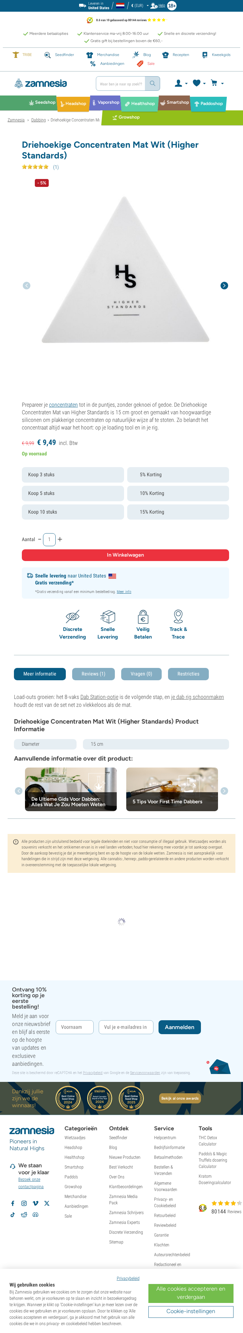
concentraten (63, 404)
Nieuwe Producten (124, 1157)
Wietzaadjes (75, 1137)
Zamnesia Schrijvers (126, 1212)
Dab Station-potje (99, 697)
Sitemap (116, 1241)
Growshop (73, 1186)
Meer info (124, 591)
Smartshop (74, 1166)
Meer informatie (39, 674)
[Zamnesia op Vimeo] (35, 1203)
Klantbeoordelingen (126, 1186)
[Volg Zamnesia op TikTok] (12, 1215)
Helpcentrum (165, 1137)
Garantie (161, 1234)
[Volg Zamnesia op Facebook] (12, 1203)
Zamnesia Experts (124, 1222)
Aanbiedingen (76, 1206)
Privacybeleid (93, 1073)
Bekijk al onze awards (180, 1098)
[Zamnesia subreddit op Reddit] (24, 1215)
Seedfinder (118, 1137)
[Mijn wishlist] (199, 83)
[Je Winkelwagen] (218, 83)
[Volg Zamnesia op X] (47, 1203)
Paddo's (71, 1176)
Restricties (188, 674)
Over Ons (116, 1176)
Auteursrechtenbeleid (172, 1254)
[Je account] (181, 83)
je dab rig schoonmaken (197, 697)
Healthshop (74, 1157)
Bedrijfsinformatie (169, 1147)
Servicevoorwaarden (145, 1073)
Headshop (73, 1147)
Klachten (161, 1244)
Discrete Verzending (126, 1232)
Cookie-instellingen (190, 1311)
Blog (113, 1147)
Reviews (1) (93, 674)
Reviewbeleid (165, 1225)
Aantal (28, 539)
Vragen (141, 674)
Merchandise (75, 1196)
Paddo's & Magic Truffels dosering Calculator (213, 1160)
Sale (68, 1216)
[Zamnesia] (49, 83)
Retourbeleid (165, 1215)
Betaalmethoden (168, 1157)
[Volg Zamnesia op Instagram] (24, 1203)
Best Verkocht (121, 1166)
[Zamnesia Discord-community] (35, 1215)
